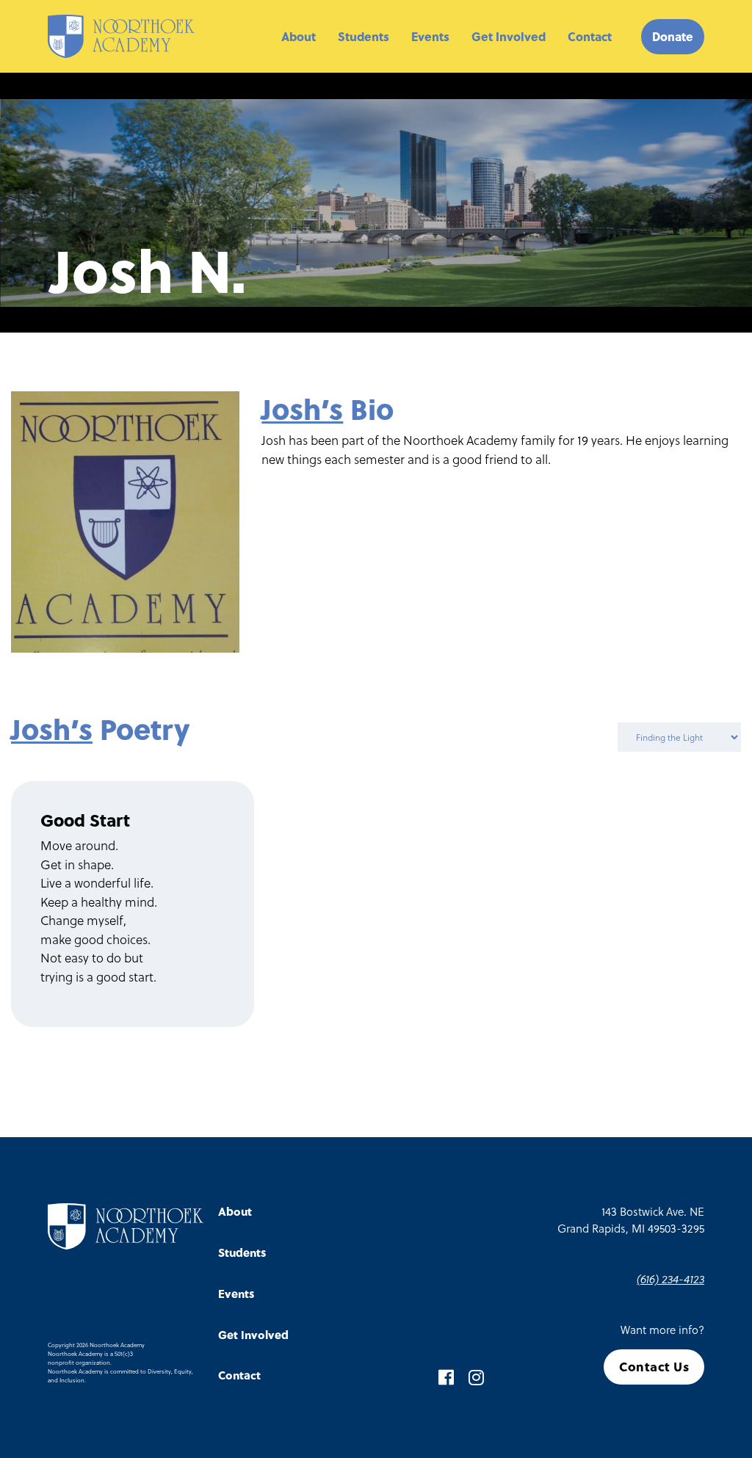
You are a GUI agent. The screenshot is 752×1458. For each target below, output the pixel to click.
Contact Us (654, 1366)
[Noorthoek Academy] (121, 36)
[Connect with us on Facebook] (446, 1377)
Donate (672, 36)
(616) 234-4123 (670, 1279)
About (298, 36)
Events (430, 36)
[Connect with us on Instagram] (476, 1377)
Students (363, 36)
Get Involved (508, 36)
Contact (590, 36)
